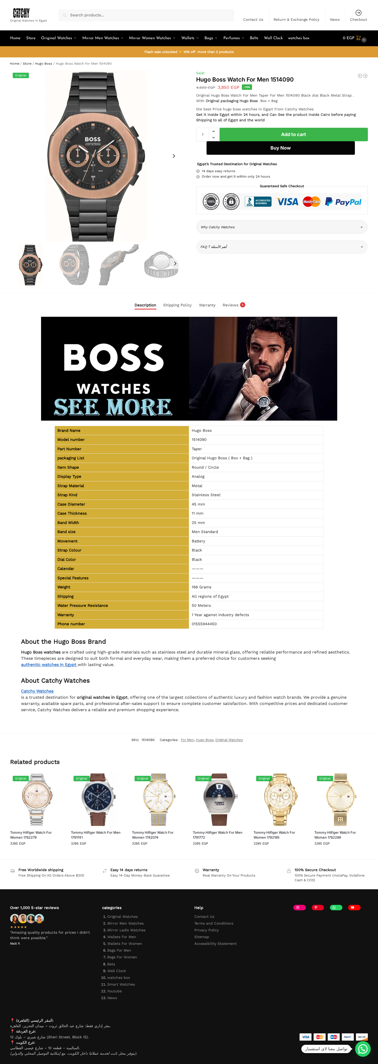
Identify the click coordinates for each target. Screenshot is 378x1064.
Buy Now (280, 148)
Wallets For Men (121, 937)
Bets (111, 964)
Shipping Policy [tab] (177, 305)
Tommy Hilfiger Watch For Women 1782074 (153, 835)
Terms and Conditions (213, 923)
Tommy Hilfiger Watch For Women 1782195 (274, 835)
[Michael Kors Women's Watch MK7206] (360, 75)
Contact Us (253, 19)
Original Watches (229, 740)
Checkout (358, 19)
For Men (187, 740)
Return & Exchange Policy (296, 19)
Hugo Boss (43, 63)
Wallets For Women (124, 943)
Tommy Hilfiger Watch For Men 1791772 (217, 835)
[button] (355, 38)
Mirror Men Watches (125, 923)
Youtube (114, 991)
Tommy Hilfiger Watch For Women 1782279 (31, 835)
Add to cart (293, 134)
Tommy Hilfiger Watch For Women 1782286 (335, 835)
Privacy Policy (206, 930)
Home (14, 63)
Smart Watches (121, 984)
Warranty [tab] (207, 305)
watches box (118, 977)
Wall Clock (116, 971)
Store (27, 63)
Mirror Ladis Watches (126, 930)
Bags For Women (122, 957)
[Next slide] (173, 156)
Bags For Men (119, 950)
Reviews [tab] (233, 305)
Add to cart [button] (36, 854)
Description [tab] (145, 305)
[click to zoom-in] (96, 156)
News (335, 19)
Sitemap (201, 937)
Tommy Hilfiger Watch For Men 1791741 (96, 835)
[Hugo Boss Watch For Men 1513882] (365, 75)
